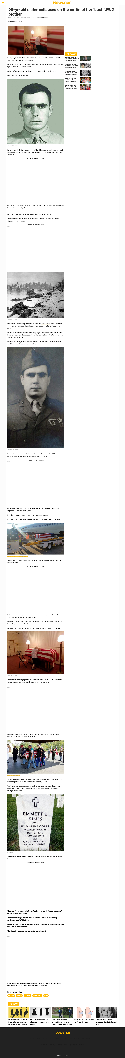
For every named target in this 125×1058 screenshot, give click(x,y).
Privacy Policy (62, 1045)
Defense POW (10, 852)
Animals (32, 1039)
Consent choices (62, 1055)
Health (45, 1039)
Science (76, 1039)
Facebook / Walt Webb (12, 675)
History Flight (45, 324)
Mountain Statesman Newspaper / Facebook (17, 556)
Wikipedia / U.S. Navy (12, 319)
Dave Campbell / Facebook (13, 775)
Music (65, 1039)
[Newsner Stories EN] (62, 2)
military (19, 995)
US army (27, 995)
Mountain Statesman (23, 560)
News (14, 17)
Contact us (52, 1045)
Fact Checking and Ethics (76, 1045)
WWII (46, 995)
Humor (51, 1039)
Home (9, 17)
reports (49, 214)
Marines (11, 995)
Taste (82, 1039)
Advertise (44, 1045)
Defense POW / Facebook (13, 145)
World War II (11, 60)
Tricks (88, 1039)
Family (39, 1039)
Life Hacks (58, 1039)
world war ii (37, 995)
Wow (93, 1039)
